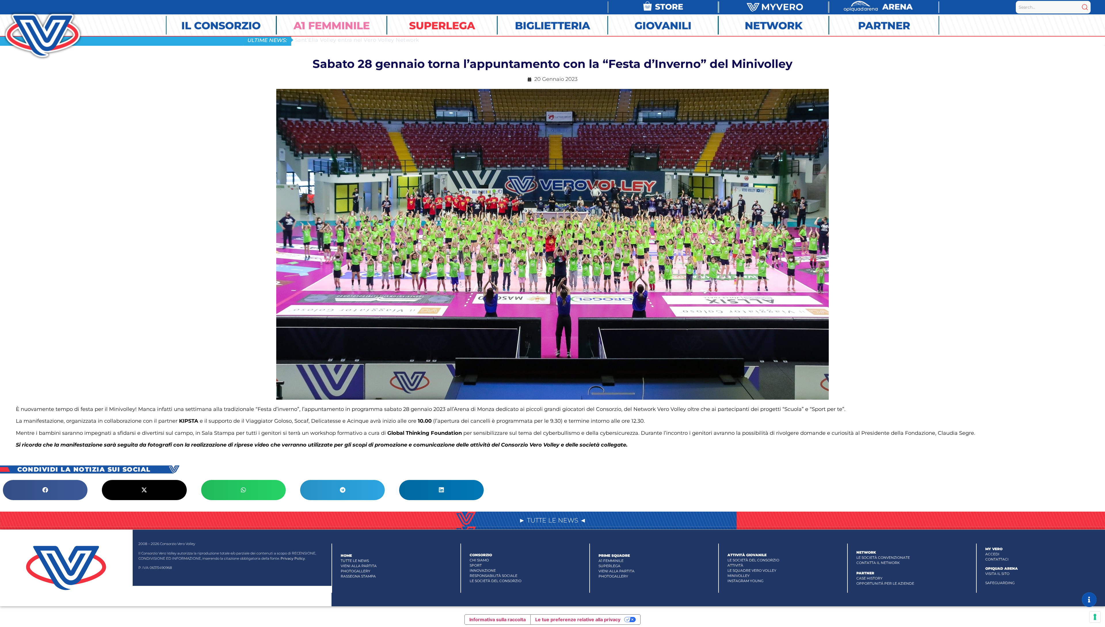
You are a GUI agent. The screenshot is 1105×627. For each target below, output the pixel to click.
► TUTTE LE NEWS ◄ (552, 520)
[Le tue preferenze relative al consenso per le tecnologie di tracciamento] (1094, 616)
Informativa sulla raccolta (497, 619)
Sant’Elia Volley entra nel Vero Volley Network (357, 40)
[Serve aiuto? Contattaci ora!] (1089, 599)
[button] (45, 490)
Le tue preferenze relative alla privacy (577, 619)
